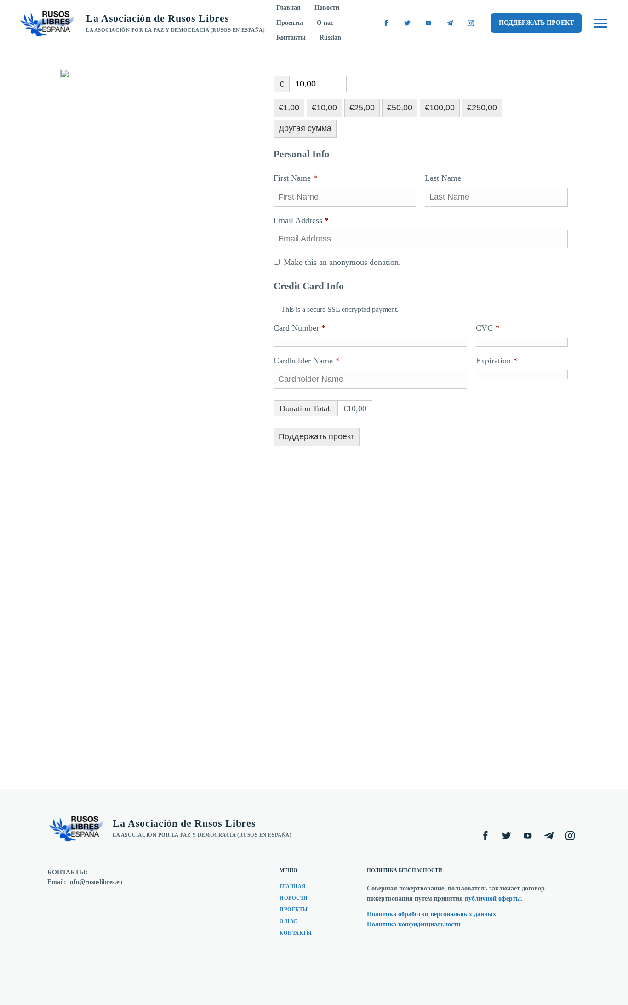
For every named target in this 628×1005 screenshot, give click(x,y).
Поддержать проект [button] (536, 22)
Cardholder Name (306, 360)
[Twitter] (407, 23)
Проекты (289, 22)
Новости (326, 7)
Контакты (291, 37)
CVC (487, 328)
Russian (330, 37)
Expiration (496, 360)
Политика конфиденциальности (414, 924)
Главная (288, 7)
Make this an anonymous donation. (342, 262)
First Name (295, 178)
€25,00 (362, 107)
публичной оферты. (494, 898)
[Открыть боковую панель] (600, 23)
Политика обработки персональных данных (431, 914)
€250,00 (482, 107)
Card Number (299, 328)
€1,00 (289, 107)
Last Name (444, 178)
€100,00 (440, 107)
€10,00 (324, 107)
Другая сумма (305, 128)
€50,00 (399, 107)
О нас (325, 22)
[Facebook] (386, 23)
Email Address (301, 220)
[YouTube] (428, 23)
